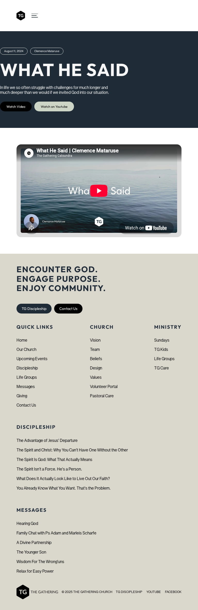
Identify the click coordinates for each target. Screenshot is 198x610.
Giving (21, 395)
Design (96, 368)
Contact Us (68, 308)
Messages (25, 386)
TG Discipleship (34, 308)
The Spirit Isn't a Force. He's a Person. (49, 469)
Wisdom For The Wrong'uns (40, 561)
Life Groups (26, 377)
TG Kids (161, 349)
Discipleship (27, 368)
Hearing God (27, 523)
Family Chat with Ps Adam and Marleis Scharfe (56, 533)
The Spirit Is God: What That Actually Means (54, 459)
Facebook (173, 592)
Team (95, 349)
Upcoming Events (31, 358)
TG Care (161, 368)
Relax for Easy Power (35, 571)
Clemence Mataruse (46, 51)
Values (96, 377)
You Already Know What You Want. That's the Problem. (63, 488)
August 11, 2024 (13, 51)
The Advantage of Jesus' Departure (47, 440)
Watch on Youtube (54, 106)
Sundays (161, 340)
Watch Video (15, 106)
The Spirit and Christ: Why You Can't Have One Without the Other (72, 450)
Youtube (153, 592)
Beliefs (96, 358)
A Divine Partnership (34, 542)
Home (21, 340)
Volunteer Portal (104, 386)
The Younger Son (31, 552)
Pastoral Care (102, 395)
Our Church (26, 349)
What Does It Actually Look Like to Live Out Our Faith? (63, 478)
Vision (95, 340)
